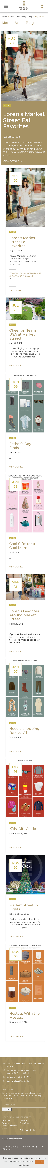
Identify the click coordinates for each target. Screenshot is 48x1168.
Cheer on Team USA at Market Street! (22, 334)
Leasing (23, 1120)
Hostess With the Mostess (24, 1015)
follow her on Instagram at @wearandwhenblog (25, 274)
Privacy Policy (11, 1146)
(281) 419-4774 (24, 1077)
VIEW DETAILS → (12, 161)
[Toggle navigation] (5, 6)
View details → (17, 290)
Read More (24, 1165)
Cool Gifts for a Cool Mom (22, 546)
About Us (6, 1120)
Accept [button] (39, 1162)
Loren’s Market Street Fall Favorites (24, 120)
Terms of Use (28, 1146)
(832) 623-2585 (22, 1081)
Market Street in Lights (23, 907)
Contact (5, 1123)
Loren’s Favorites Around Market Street (24, 615)
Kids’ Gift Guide (22, 829)
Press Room (25, 1123)
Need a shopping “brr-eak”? (24, 731)
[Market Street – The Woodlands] (24, 5)
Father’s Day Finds (20, 446)
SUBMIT (7, 1109)
